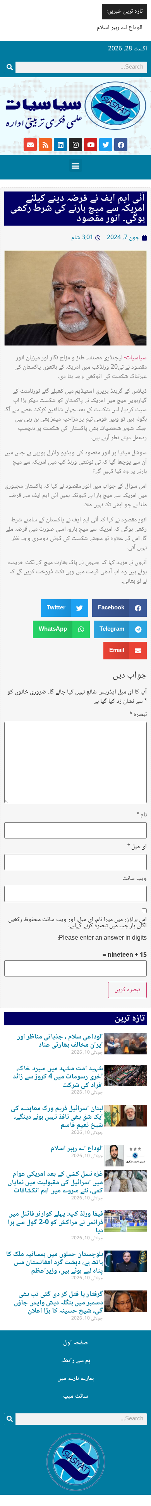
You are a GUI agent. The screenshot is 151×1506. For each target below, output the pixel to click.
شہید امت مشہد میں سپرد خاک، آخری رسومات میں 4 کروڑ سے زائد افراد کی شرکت (58, 1077)
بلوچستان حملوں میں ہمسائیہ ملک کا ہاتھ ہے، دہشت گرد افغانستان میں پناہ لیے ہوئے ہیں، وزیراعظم (54, 1263)
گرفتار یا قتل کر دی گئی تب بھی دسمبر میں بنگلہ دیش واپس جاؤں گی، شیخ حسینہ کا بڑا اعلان (58, 1303)
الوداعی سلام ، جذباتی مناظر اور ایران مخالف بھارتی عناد (60, 1041)
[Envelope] (30, 144)
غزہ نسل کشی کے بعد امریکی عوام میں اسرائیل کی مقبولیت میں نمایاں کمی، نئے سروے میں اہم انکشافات (55, 1182)
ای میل (137, 847)
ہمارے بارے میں (75, 1378)
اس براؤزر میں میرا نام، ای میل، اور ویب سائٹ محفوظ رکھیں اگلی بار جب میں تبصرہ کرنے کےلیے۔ (77, 923)
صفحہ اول (75, 1343)
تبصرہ (138, 715)
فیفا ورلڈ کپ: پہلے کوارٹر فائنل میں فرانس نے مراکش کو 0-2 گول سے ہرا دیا (55, 1222)
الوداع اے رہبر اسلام (119, 27)
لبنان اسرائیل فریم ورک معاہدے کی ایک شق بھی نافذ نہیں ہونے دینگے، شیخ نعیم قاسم (57, 1117)
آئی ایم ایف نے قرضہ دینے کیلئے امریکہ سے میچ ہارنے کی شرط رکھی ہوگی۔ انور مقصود (77, 208)
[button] (75, 165)
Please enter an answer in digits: (102, 938)
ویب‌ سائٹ (134, 879)
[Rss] (45, 144)
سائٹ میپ (75, 1396)
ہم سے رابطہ (75, 1361)
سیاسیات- (135, 358)
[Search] (9, 67)
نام (142, 815)
